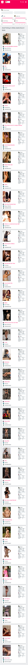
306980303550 (8, 50)
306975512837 (8, 523)
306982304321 (8, 69)
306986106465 (8, 385)
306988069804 (8, 464)
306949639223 (8, 89)
